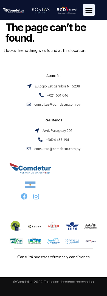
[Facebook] (24, 196)
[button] (89, 10)
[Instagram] (36, 196)
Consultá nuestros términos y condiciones (53, 256)
